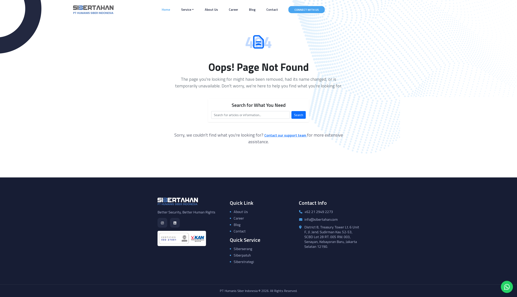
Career (233, 9)
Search (298, 114)
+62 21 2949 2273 (318, 211)
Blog (252, 9)
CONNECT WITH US (306, 9)
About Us (211, 9)
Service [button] (186, 9)
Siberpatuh (242, 255)
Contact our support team (285, 135)
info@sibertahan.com (321, 219)
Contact (272, 9)
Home (167, 9)
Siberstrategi (244, 261)
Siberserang (243, 248)
